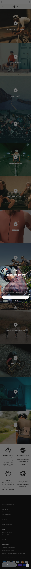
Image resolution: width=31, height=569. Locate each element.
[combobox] (4, 288)
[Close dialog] (29, 267)
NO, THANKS (15, 300)
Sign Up (15, 297)
